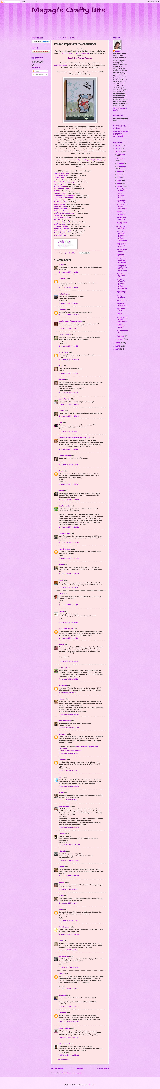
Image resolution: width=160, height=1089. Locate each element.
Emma (61, 564)
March (120, 186)
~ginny (61, 699)
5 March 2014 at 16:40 (69, 359)
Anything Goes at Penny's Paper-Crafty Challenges (122, 284)
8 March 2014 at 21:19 (68, 903)
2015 (118, 149)
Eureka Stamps (60, 206)
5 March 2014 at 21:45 (68, 464)
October (120, 163)
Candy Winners (121, 296)
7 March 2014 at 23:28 (69, 827)
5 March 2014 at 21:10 (68, 431)
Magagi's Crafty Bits (68, 10)
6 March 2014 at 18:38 (68, 622)
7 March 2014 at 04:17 (68, 692)
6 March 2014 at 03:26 (69, 527)
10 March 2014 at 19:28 (69, 967)
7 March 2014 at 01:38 (68, 679)
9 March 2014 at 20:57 (69, 950)
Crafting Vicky (64, 506)
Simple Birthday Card (121, 275)
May (119, 180)
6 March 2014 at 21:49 (68, 661)
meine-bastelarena (66, 629)
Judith (61, 410)
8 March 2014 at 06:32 (69, 860)
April (119, 183)
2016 (118, 145)
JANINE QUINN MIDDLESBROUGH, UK (74, 438)
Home (80, 1068)
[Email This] (80, 253)
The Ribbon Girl (60, 202)
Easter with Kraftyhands (122, 304)
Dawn (61, 471)
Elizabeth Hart (64, 533)
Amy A (61, 973)
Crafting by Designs (62, 231)
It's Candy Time (121, 309)
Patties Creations (61, 173)
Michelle (62, 851)
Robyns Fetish (60, 193)
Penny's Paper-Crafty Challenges (75, 53)
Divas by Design (61, 226)
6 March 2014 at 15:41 (68, 587)
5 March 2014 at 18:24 (68, 393)
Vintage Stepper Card (121, 325)
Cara (61, 940)
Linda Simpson (65, 335)
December (121, 154)
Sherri (61, 490)
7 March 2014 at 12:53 (68, 753)
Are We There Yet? (122, 223)
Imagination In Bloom (122, 331)
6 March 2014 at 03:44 (69, 543)
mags (117, 51)
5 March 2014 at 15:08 (69, 315)
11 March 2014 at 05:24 (69, 989)
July (119, 174)
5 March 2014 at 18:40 (69, 404)
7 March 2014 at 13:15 (68, 771)
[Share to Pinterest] (89, 253)
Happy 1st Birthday (121, 255)
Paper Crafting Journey (64, 182)
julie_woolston (65, 720)
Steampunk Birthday (121, 201)
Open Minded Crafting (63, 197)
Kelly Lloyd (63, 294)
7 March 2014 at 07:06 (69, 714)
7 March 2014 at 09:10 (69, 728)
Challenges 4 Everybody (64, 195)
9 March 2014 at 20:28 (69, 934)
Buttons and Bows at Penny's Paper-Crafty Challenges (122, 236)
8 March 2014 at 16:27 (68, 889)
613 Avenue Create (62, 188)
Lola (60, 777)
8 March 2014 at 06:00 (69, 845)
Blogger (92, 1085)
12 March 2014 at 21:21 (69, 1022)
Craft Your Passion (62, 211)
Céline (61, 611)
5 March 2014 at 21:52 (69, 484)
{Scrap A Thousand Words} (69, 750)
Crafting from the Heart (64, 213)
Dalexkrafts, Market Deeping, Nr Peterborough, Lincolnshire (120, 134)
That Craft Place (61, 235)
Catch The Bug (60, 184)
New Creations (64, 549)
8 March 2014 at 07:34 (69, 876)
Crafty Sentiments (62, 217)
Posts (36, 71)
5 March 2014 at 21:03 (69, 416)
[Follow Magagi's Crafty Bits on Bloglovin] (41, 42)
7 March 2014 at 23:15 (68, 800)
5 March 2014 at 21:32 (68, 449)
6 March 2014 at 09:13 (69, 574)
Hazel (61, 580)
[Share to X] (84, 253)
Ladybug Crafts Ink (62, 222)
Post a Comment (63, 1059)
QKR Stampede (60, 65)
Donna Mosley (65, 455)
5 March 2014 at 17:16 (68, 373)
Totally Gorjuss (60, 186)
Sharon (62, 379)
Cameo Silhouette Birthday (122, 212)
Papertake (58, 215)
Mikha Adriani (64, 1044)
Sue (60, 366)
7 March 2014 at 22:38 (69, 786)
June (119, 177)
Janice (61, 866)
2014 (118, 151)
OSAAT (57, 191)
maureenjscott (64, 806)
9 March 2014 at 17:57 (68, 920)
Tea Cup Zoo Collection (122, 227)
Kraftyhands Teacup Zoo (122, 292)
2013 (118, 343)
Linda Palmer (64, 399)
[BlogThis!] (82, 253)
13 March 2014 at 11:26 (68, 1037)
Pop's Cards (63, 352)
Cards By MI (64, 956)
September (121, 166)
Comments (38, 74)
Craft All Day (59, 224)
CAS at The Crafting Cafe (121, 244)
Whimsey (62, 995)
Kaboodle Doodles (62, 208)
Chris (61, 594)
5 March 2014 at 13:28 (68, 303)
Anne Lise (63, 685)
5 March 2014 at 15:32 (68, 328)
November (121, 159)
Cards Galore (59, 204)
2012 (118, 346)
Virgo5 (61, 882)
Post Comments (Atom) (71, 1073)
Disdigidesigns (60, 200)
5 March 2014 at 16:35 (68, 346)
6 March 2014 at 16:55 (69, 605)
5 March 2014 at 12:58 (68, 288)
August (120, 171)
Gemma (62, 833)
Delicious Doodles (61, 180)
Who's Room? (122, 301)
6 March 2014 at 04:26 (69, 558)
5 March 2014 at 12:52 (69, 272)
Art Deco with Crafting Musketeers (122, 260)
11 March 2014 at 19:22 (69, 1006)
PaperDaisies (64, 927)
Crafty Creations (61, 233)
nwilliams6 (63, 668)
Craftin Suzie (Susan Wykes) (70, 321)
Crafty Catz (59, 177)
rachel (61, 265)
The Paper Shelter (61, 228)
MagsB (61, 644)
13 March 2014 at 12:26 (69, 1055)
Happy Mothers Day (121, 195)
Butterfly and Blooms (122, 189)
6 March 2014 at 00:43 (69, 500)
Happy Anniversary (122, 313)
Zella (61, 909)
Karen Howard (64, 1028)
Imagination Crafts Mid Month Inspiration (122, 267)
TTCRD (57, 220)
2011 (117, 349)
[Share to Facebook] (86, 253)
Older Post (103, 1068)
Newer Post (57, 1068)
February (121, 336)
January (120, 339)
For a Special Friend (122, 250)
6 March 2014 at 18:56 (68, 638)
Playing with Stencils (121, 218)
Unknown (62, 278)
